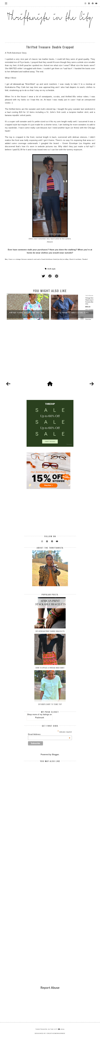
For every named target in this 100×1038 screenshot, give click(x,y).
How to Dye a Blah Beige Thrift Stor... (73, 312)
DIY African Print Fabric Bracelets (50, 631)
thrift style (51, 269)
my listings (44, 714)
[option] (29, 306)
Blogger (55, 754)
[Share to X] (43, 276)
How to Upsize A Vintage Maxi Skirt (50, 667)
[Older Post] (91, 384)
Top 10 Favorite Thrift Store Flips (29, 312)
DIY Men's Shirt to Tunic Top (50, 704)
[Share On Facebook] (50, 276)
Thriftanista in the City (47, 1029)
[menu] (6, 3)
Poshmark (39, 717)
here (79, 259)
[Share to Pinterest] (57, 276)
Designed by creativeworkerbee (50, 1033)
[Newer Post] (8, 384)
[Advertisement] (50, 353)
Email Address (49, 734)
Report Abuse (50, 987)
